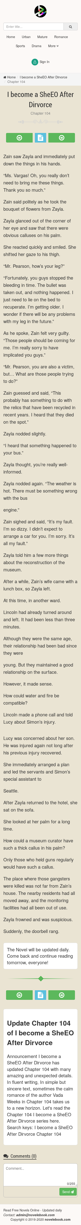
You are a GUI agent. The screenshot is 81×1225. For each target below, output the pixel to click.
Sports (20, 45)
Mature (42, 36)
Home (11, 36)
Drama (36, 45)
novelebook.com (57, 1219)
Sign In (45, 61)
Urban (26, 36)
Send (66, 1191)
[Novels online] (40, 11)
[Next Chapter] (61, 138)
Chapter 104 (16, 81)
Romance (61, 36)
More (52, 45)
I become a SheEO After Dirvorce (43, 77)
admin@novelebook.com (35, 1215)
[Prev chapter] (19, 138)
